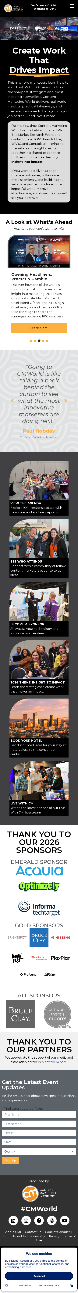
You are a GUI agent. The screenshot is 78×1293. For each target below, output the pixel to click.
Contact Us (33, 1232)
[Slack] (52, 1220)
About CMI (13, 1232)
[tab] (31, 341)
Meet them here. (54, 1062)
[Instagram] (26, 1220)
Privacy (54, 1236)
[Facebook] (39, 1220)
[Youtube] (64, 1220)
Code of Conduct (57, 1232)
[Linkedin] (13, 1220)
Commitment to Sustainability (24, 1236)
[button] (12, 400)
